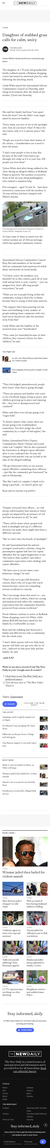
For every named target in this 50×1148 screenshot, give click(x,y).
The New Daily (16, 47)
